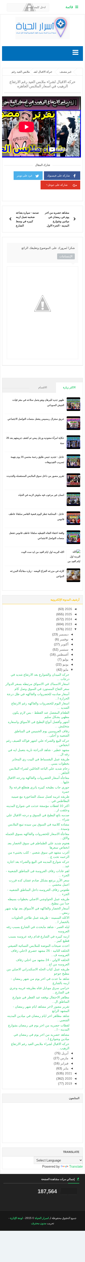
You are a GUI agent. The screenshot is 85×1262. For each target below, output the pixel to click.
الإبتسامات (66, 256)
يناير (65, 1068)
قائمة (69, 7)
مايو (65, 669)
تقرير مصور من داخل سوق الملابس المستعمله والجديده (35, 476)
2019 (68, 1083)
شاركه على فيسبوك (58, 175)
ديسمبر (63, 634)
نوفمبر (63, 639)
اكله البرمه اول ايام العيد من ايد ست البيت (42, 552)
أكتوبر (64, 644)
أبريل (64, 1053)
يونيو (65, 664)
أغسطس (62, 654)
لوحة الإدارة (16, 1218)
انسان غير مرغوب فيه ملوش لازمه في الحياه (41, 495)
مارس (63, 1058)
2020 (68, 1078)
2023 (68, 624)
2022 (68, 629)
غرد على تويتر (24, 175)
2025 (68, 614)
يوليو (65, 659)
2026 (68, 609)
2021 (68, 1073)
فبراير (64, 1063)
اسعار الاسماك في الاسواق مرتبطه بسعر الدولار (37, 684)
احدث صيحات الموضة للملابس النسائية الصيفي (38, 945)
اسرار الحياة (42, 1218)
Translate (76, 1166)
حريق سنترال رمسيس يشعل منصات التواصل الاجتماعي (35, 418)
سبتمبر (63, 649)
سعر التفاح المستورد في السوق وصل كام (42, 689)
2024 (68, 619)
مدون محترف (38, 1223)
